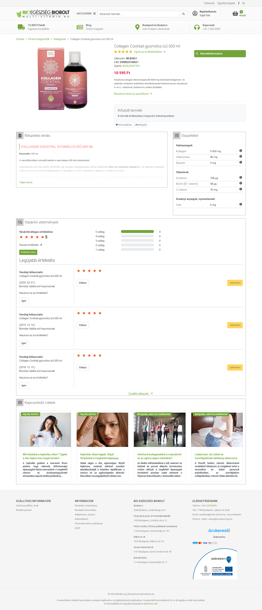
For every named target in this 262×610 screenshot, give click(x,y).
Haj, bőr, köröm (30, 414)
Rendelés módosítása (86, 505)
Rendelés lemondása (85, 510)
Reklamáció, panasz (85, 514)
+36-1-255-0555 (209, 505)
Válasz (83, 282)
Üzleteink (209, 3)
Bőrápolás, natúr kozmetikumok (153, 414)
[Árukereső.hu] (219, 532)
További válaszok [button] (138, 393)
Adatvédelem (81, 519)
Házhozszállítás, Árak (27, 505)
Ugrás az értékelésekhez (148, 51)
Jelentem (235, 282)
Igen (24, 300)
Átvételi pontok (23, 510)
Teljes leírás (25, 182)
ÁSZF (77, 528)
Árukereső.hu (219, 537)
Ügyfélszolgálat (226, 3)
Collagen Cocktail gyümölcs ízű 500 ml (40, 276)
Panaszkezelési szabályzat (88, 523)
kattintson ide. (151, 603)
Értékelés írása (28, 252)
